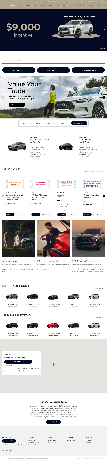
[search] (105, 5)
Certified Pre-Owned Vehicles (36, 444)
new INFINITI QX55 (54, 412)
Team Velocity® (84, 458)
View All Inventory (99, 288)
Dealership (89, 437)
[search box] (53, 60)
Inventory (31, 437)
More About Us (53, 422)
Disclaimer (102, 48)
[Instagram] (7, 450)
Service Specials (52, 442)
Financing (70, 437)
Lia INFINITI (5, 458)
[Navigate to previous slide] (1, 97)
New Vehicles (31, 440)
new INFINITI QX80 (49, 416)
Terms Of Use (18, 458)
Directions (88, 442)
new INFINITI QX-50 (62, 410)
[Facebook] (3, 450)
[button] (53, 364)
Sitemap (23, 458)
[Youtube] (10, 450)
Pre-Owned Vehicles (33, 442)
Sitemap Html (29, 458)
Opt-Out (40, 458)
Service (50, 437)
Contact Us (9, 441)
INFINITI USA (45, 458)
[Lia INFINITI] (9, 5)
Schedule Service (99, 171)
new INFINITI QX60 (58, 414)
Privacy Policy (11, 458)
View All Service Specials (89, 171)
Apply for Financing (71, 440)
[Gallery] (53, 97)
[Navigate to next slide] (106, 97)
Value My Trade (70, 442)
